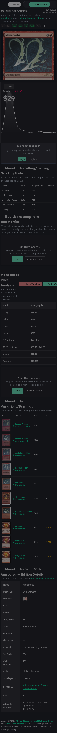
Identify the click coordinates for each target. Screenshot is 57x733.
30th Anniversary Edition (30, 18)
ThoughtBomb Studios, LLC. (28, 721)
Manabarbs (6, 18)
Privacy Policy (47, 721)
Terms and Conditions (14, 723)
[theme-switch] (25, 4)
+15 (44, 26)
